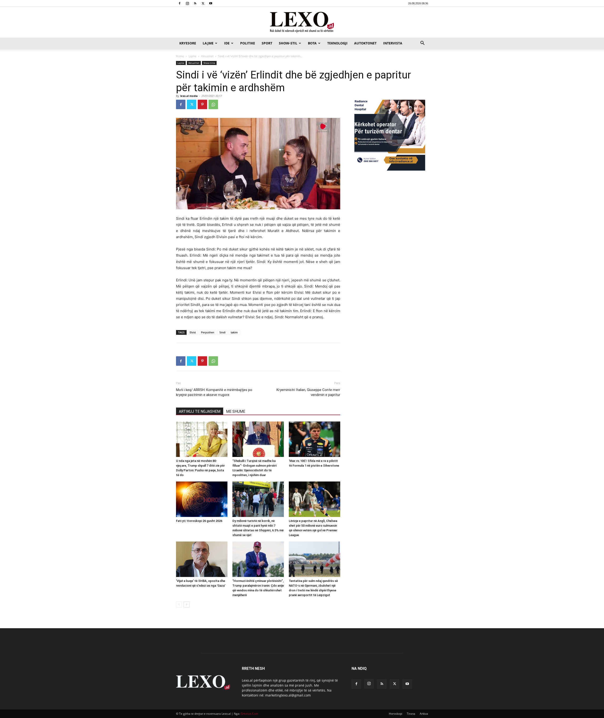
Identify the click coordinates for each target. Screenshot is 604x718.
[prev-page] (179, 604)
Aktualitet (207, 56)
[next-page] (186, 604)
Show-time (209, 62)
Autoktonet (365, 43)
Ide (227, 43)
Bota (312, 43)
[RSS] (195, 3)
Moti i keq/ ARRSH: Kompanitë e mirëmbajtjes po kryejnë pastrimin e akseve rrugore (214, 392)
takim (234, 332)
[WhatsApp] (213, 104)
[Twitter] (202, 3)
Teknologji (337, 43)
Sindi (222, 332)
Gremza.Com (249, 714)
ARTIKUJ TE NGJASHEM (199, 411)
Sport (267, 43)
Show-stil (288, 43)
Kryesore (187, 43)
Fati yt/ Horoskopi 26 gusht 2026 (199, 521)
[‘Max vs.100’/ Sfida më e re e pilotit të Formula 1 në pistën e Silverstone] (314, 439)
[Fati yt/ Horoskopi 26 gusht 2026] (201, 499)
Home (180, 56)
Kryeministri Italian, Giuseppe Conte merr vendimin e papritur (308, 392)
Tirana (411, 714)
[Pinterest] (202, 104)
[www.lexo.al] (302, 22)
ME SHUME (235, 411)
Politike (247, 43)
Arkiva (424, 714)
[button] (422, 43)
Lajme (208, 43)
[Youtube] (210, 3)
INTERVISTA (392, 43)
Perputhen (207, 332)
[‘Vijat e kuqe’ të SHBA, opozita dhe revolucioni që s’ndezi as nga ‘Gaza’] (201, 559)
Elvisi (193, 332)
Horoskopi (395, 714)
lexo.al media (189, 96)
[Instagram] (187, 3)
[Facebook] (179, 3)
